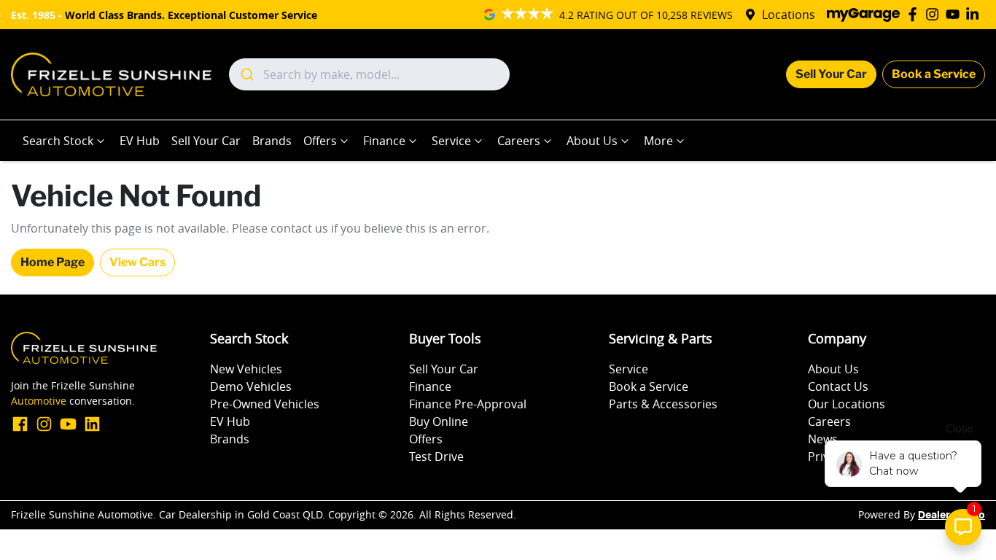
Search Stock (58, 141)
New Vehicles (246, 369)
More (658, 141)
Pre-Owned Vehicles (264, 404)
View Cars (137, 262)
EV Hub (140, 141)
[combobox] (369, 74)
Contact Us (838, 386)
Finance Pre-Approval (467, 404)
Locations (788, 15)
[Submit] (246, 74)
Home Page (52, 262)
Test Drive (436, 456)
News (823, 439)
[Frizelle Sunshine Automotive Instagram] (935, 14)
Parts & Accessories (663, 404)
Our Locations (846, 404)
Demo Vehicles (251, 386)
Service (451, 141)
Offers (320, 141)
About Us (592, 141)
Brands (272, 141)
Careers (518, 141)
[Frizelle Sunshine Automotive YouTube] (955, 14)
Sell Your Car (831, 74)
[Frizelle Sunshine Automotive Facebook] (915, 14)
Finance (384, 141)
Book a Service (934, 74)
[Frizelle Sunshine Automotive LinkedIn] (975, 14)
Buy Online (438, 421)
